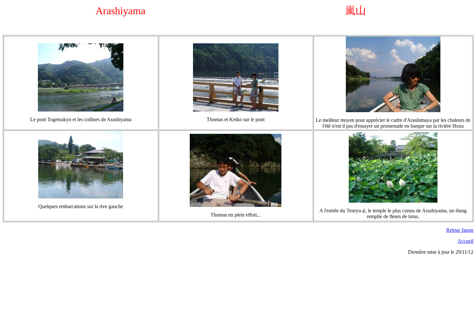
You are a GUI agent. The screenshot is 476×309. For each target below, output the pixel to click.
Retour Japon (459, 230)
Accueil (465, 241)
